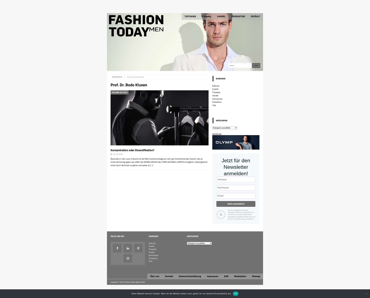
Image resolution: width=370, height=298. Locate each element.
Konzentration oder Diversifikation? (132, 150)
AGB (226, 276)
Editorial (215, 85)
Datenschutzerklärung (190, 276)
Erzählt (215, 89)
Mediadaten (240, 276)
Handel (215, 95)
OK (235, 293)
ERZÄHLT (255, 16)
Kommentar (217, 98)
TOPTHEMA (190, 16)
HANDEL (221, 16)
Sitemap (256, 276)
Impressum (212, 276)
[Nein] (366, 293)
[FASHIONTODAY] (185, 69)
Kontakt (169, 276)
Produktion (217, 101)
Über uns (154, 276)
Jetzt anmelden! (236, 204)
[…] (151, 165)
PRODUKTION (238, 16)
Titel (214, 105)
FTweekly (206, 16)
